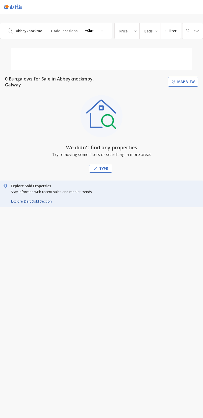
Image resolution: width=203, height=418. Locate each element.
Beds (148, 31)
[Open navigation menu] (194, 6)
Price (123, 31)
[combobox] (56, 31)
